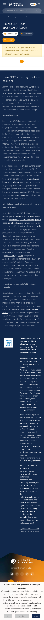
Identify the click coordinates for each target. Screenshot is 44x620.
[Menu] (4, 4)
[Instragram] (27, 574)
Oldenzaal (6, 236)
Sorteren (28, 34)
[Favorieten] (39, 4)
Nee (8, 616)
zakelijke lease (14, 223)
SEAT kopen (34, 87)
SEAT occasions (27, 220)
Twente (18, 216)
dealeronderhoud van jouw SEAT (15, 157)
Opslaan (10, 34)
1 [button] (21, 61)
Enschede (6, 252)
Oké (36, 616)
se (6, 223)
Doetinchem (9, 255)
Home (4, 17)
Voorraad (20, 17)
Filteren (10, 40)
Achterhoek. (29, 216)
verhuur (27, 223)
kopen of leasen (12, 192)
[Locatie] (17, 574)
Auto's (12, 17)
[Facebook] (22, 574)
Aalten (20, 255)
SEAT (4, 93)
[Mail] (12, 574)
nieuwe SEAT (14, 220)
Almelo (5, 239)
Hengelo (37, 226)
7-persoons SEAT (22, 195)
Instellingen (22, 616)
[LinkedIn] (32, 574)
